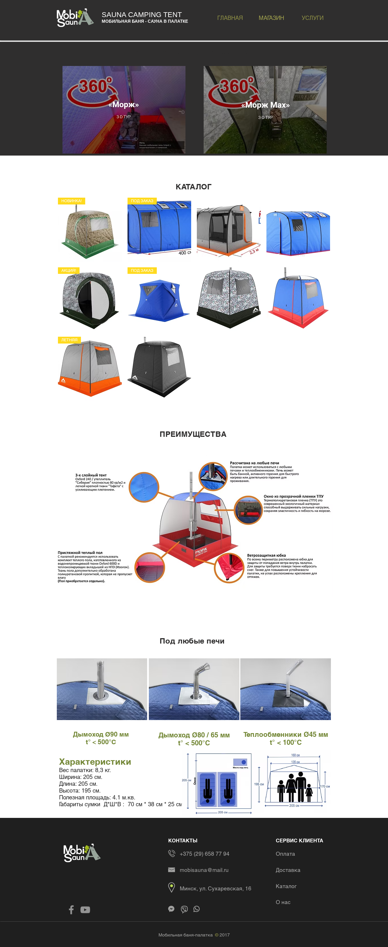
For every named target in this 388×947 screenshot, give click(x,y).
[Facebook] (71, 910)
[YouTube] (85, 910)
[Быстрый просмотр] (229, 230)
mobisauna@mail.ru (204, 870)
